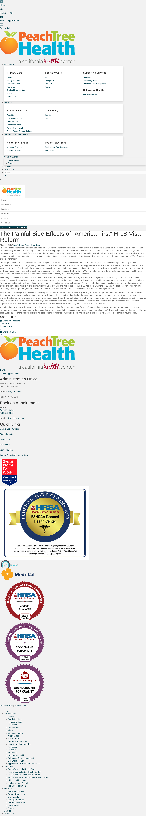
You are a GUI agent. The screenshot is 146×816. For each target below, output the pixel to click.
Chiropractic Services (17, 741)
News (47, 118)
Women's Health (13, 97)
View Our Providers (14, 147)
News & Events (11, 157)
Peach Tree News (32, 245)
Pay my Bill (49, 150)
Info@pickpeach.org (15, 418)
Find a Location (7, 434)
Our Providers (12, 121)
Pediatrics (11, 87)
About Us (8, 102)
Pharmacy (87, 77)
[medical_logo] (18, 574)
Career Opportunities (9, 429)
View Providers (6, 450)
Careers (7, 167)
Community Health (90, 81)
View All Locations (14, 150)
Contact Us (9, 169)
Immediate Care (13, 84)
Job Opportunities (14, 125)
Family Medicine (13, 81)
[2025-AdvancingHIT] (25, 683)
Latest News (13, 160)
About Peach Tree (16, 791)
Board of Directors (14, 118)
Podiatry (48, 87)
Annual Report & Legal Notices (19, 131)
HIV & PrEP (49, 84)
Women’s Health (15, 733)
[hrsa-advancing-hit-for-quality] (25, 642)
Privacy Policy (6, 706)
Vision (9, 93)
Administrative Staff (15, 128)
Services (8, 65)
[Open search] (5, 176)
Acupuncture (50, 77)
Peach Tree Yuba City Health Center (24, 772)
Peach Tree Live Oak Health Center (24, 775)
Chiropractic (50, 81)
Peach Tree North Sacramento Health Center (28, 777)
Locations (5, 209)
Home (3, 200)
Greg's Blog (18, 245)
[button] (73, 179)
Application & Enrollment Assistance (59, 147)
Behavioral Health (90, 95)
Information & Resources (15, 135)
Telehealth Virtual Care (16, 90)
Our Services (6, 205)
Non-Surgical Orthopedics (19, 744)
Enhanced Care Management (94, 84)
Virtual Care (13, 727)
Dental (9, 77)
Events (48, 115)
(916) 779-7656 (7, 410)
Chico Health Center (17, 780)
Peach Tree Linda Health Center (22, 769)
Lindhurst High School (18, 783)
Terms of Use (20, 706)
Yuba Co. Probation (17, 786)
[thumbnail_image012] (9, 564)
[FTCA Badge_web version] (44, 523)
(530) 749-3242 (14, 391)
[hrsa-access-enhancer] (25, 601)
